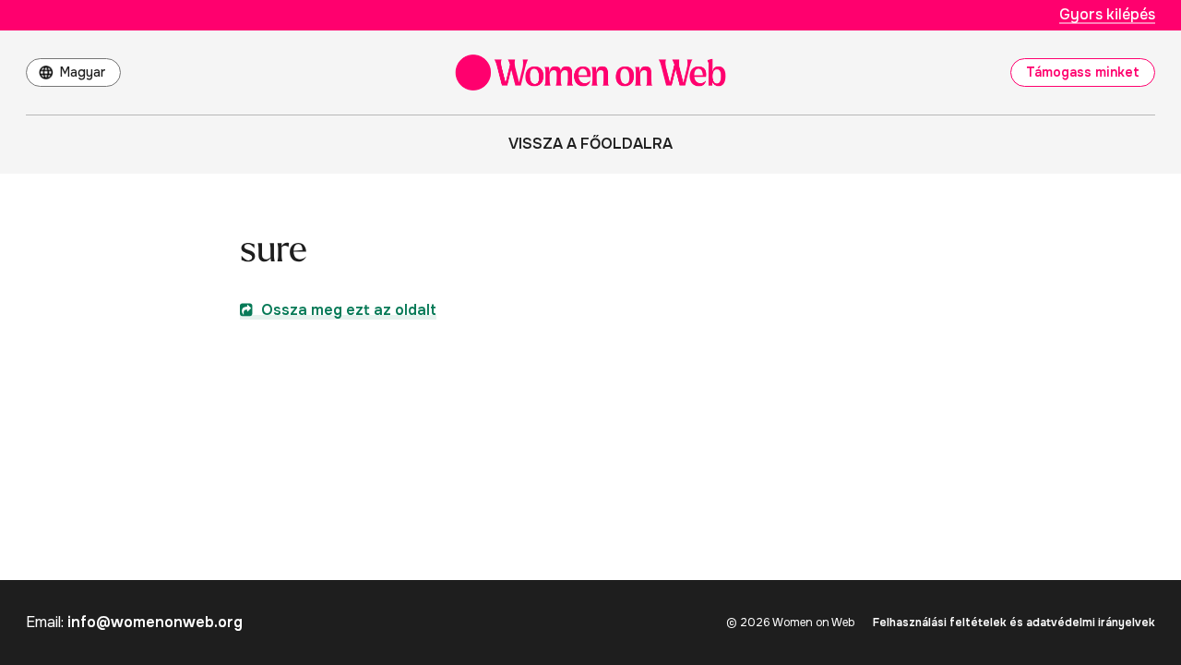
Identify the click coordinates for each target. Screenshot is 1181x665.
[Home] (590, 72)
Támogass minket (1082, 72)
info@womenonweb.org (155, 622)
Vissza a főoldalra (590, 143)
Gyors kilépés (1107, 14)
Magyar (82, 72)
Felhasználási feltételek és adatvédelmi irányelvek (1014, 622)
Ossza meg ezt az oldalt (346, 310)
